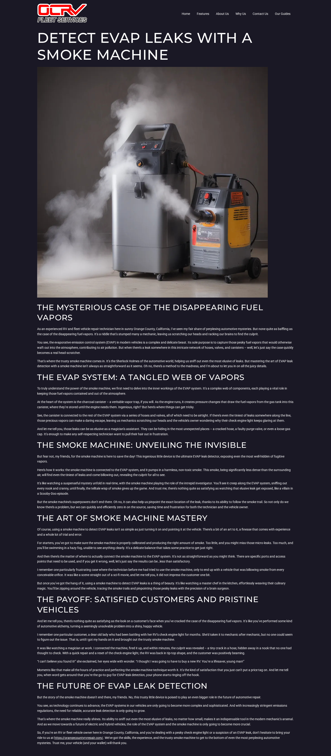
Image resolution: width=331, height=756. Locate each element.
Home (186, 14)
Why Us (241, 14)
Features (203, 14)
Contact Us (260, 14)
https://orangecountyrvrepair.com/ (78, 738)
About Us (222, 14)
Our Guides (282, 14)
